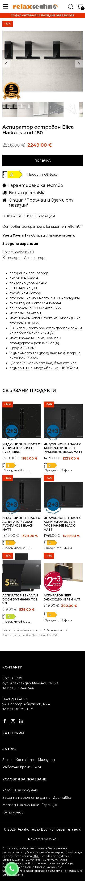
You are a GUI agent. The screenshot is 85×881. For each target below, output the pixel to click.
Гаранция (50, 805)
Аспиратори (35, 258)
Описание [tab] (12, 216)
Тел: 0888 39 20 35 (18, 709)
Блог (37, 767)
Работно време (16, 767)
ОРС (36, 856)
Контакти (25, 760)
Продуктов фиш (17, 470)
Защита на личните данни (26, 797)
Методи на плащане (20, 805)
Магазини (46, 760)
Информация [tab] (41, 216)
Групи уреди (13, 812)
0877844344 (18, 866)
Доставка (62, 797)
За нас (7, 760)
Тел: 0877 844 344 (18, 688)
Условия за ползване (20, 790)
